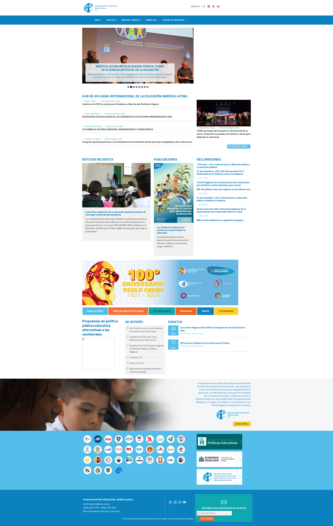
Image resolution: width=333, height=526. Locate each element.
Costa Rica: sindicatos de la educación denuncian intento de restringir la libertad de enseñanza (115, 213)
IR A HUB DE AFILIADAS (237, 146)
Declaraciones (161, 311)
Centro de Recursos (173, 20)
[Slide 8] (147, 87)
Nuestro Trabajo (130, 20)
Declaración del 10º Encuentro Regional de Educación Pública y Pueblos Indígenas (146, 348)
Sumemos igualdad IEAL (219, 459)
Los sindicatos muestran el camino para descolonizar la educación (171, 230)
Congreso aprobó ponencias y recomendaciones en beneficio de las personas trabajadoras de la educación (137, 141)
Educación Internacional (219, 477)
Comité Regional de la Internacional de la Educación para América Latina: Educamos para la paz (223, 184)
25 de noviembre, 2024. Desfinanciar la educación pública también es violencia (222, 199)
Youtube (218, 6)
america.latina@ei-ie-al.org (96, 504)
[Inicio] (100, 7)
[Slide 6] (142, 87)
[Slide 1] (128, 87)
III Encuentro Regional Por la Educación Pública (205, 343)
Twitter (213, 6)
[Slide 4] (136, 87)
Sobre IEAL (151, 20)
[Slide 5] (139, 87)
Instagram (209, 6)
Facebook (204, 6)
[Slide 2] (131, 87)
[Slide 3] (134, 87)
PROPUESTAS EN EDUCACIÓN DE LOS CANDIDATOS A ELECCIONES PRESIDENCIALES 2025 (127, 116)
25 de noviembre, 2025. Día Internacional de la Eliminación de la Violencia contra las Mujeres (220, 172)
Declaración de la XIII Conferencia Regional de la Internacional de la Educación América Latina (221, 210)
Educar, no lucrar (136, 363)
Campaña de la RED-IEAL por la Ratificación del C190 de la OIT (143, 338)
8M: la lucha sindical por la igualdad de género (220, 220)
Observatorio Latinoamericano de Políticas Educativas (219, 442)
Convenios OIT (135, 357)
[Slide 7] (145, 87)
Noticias (111, 20)
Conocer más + (242, 424)
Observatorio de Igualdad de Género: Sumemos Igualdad (145, 370)
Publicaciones (95, 311)
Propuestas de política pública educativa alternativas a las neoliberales (100, 327)
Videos (205, 311)
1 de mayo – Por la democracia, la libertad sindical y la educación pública (223, 166)
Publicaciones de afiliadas (128, 311)
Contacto (195, 6)
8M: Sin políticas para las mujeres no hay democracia (224, 189)
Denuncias (186, 311)
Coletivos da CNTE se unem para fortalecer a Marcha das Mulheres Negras (120, 104)
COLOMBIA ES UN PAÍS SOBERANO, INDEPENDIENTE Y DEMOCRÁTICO (117, 129)
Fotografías (226, 311)
